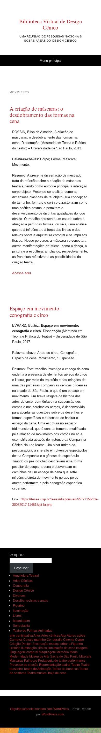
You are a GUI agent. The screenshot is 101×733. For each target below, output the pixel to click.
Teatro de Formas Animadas (32, 630)
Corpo (79, 640)
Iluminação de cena (61, 648)
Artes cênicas (50, 635)
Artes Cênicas (23, 581)
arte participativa (21, 635)
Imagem (82, 648)
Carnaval (16, 640)
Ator (63, 635)
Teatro (75, 665)
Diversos (19, 596)
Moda (74, 652)
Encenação (40, 644)
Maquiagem (21, 621)
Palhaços (30, 660)
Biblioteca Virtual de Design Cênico (50, 24)
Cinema (68, 640)
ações (81, 635)
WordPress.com (53, 714)
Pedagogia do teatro (52, 660)
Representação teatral (54, 665)
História (15, 648)
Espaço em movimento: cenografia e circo (35, 311)
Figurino (19, 605)
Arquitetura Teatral (26, 575)
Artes (37, 635)
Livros (17, 615)
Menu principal (50, 61)
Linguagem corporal (24, 652)
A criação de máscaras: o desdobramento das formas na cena (42, 115)
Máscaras (16, 660)
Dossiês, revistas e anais (30, 600)
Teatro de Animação (38, 669)
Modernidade (19, 656)
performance (76, 660)
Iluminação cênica (34, 648)
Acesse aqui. (22, 273)
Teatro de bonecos (65, 669)
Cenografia (21, 585)
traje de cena (57, 673)
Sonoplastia (21, 626)
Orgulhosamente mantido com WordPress (39, 709)
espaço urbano (59, 644)
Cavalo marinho (34, 640)
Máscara (85, 656)
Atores (71, 635)
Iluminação (20, 611)
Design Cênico (23, 590)
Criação (15, 644)
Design (26, 644)
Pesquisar (21, 568)
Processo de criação (24, 665)
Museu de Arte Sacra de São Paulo (53, 656)
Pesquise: (17, 555)
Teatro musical (37, 673)
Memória (62, 652)
